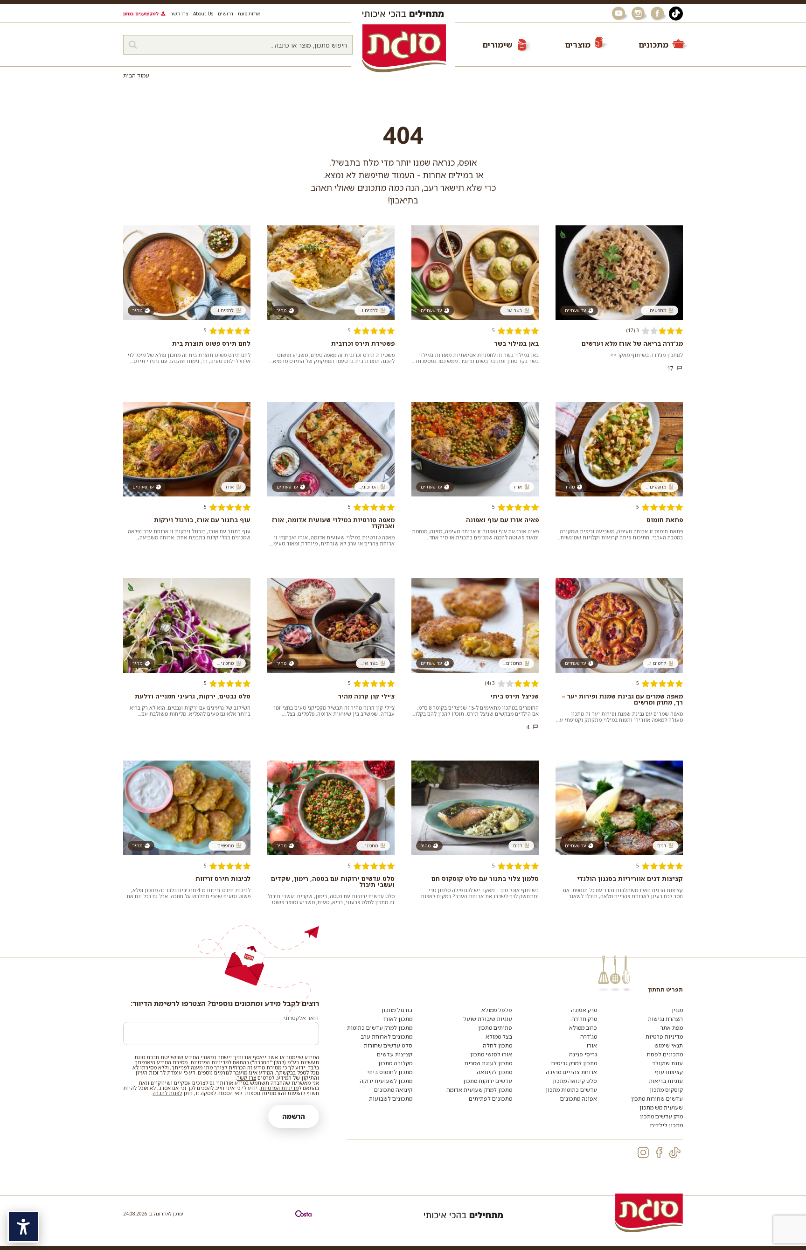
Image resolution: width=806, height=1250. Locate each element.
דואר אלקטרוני (301, 1018)
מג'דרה (588, 1037)
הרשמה (293, 1116)
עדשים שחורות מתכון (657, 1099)
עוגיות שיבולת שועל (487, 1019)
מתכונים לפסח (665, 1054)
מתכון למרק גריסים (574, 1063)
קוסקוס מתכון (666, 1090)
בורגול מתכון (397, 1010)
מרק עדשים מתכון (661, 1116)
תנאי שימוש (668, 1045)
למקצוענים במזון (141, 13)
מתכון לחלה (497, 1045)
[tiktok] (675, 1152)
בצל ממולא (499, 1037)
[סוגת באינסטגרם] (639, 13)
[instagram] (643, 1152)
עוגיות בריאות (666, 1081)
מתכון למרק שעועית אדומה (479, 1090)
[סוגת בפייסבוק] (658, 13)
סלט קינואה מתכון (575, 1081)
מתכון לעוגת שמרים (488, 1063)
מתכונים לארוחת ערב (386, 1037)
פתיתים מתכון (495, 1028)
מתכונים (653, 44)
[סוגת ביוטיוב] (619, 13)
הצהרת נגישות (665, 1019)
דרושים (225, 13)
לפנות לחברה (167, 1092)
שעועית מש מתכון (661, 1107)
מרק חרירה (584, 1019)
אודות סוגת (249, 13)
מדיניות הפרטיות (209, 1062)
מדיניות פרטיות (664, 1037)
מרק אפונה (584, 1010)
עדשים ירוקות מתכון (487, 1081)
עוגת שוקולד (667, 1063)
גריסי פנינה (583, 1054)
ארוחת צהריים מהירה (571, 1072)
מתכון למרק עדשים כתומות (379, 1028)
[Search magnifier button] (133, 44)
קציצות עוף (669, 1072)
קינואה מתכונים (393, 1090)
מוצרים (578, 44)
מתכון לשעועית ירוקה (386, 1081)
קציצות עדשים (394, 1054)
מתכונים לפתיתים (490, 1099)
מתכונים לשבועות (390, 1099)
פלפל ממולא (496, 1010)
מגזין (677, 1010)
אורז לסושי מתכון (491, 1054)
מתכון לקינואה (494, 1072)
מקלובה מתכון (395, 1063)
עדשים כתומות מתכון (571, 1090)
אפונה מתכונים (578, 1099)
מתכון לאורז (397, 1019)
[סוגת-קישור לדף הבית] (404, 48)
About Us (203, 13)
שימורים (497, 44)
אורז (592, 1045)
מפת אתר (671, 1028)
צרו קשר (179, 13)
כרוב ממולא (583, 1028)
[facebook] (659, 1152)
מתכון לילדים (666, 1125)
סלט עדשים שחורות (388, 1045)
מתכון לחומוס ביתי (389, 1072)
